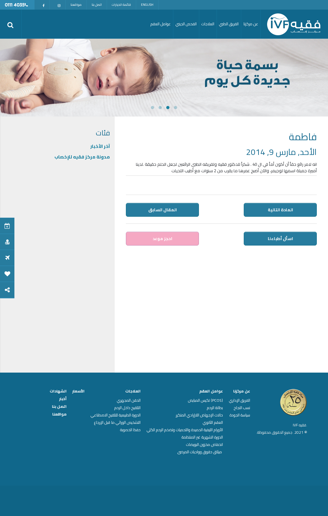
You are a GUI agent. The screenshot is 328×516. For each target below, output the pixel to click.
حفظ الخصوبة (130, 429)
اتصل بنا (97, 5)
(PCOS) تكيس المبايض (205, 400)
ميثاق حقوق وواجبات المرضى (200, 452)
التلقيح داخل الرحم (127, 407)
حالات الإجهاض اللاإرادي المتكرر (199, 415)
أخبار (63, 398)
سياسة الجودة (240, 415)
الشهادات (58, 391)
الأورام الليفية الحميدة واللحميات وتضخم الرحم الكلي (185, 429)
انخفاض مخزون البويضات (204, 444)
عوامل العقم (211, 391)
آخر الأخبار (100, 146)
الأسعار (78, 391)
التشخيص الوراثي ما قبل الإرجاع (117, 422)
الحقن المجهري (129, 400)
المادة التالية (280, 210)
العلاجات (133, 391)
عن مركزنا (241, 391)
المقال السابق (162, 210)
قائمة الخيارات (121, 5)
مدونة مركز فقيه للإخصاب (82, 157)
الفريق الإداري (239, 400)
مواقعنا (76, 5)
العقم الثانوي (213, 422)
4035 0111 (15, 5)
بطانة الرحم (215, 407)
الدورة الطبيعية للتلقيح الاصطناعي (116, 415)
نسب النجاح (242, 407)
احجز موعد (162, 238)
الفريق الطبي (229, 24)
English (147, 5)
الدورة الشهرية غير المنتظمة (202, 437)
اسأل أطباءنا (280, 238)
